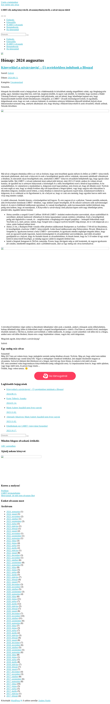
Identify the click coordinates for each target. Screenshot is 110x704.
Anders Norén (44, 700)
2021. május (11, 572)
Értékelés (10, 20)
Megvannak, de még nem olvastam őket (18, 495)
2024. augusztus (13, 511)
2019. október (12, 618)
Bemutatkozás (12, 27)
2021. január (11, 582)
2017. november (13, 674)
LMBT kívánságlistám (10, 493)
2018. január (11, 669)
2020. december (13, 584)
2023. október (12, 519)
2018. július (11, 655)
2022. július (11, 541)
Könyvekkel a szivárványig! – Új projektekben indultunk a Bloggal (47, 67)
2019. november (13, 616)
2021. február (12, 579)
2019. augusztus (13, 623)
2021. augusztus (13, 565)
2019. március (12, 635)
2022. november (13, 533)
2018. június (11, 657)
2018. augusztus (13, 652)
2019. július (11, 625)
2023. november (13, 516)
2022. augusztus (13, 538)
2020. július (11, 596)
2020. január (11, 611)
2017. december (13, 672)
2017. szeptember (13, 679)
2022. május (11, 545)
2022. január (11, 553)
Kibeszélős (11, 22)
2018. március (12, 664)
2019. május (11, 630)
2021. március (12, 577)
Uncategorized (16, 82)
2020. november (13, 587)
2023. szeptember (13, 521)
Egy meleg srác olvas (10, 5)
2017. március (12, 693)
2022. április (11, 548)
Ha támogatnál (12, 29)
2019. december (13, 613)
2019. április (11, 633)
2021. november (13, 558)
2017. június (11, 686)
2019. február (12, 638)
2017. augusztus (13, 681)
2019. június (11, 628)
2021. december (13, 555)
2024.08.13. (13, 78)
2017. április (11, 691)
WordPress (15, 700)
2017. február (12, 696)
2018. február (12, 667)
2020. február (12, 608)
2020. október (12, 589)
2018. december (13, 642)
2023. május (11, 524)
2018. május (11, 659)
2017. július (11, 684)
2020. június (11, 599)
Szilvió (11, 73)
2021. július (11, 567)
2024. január (11, 514)
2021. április (11, 575)
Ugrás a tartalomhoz (9, 2)
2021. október (12, 560)
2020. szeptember (13, 592)
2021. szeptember (13, 562)
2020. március (12, 606)
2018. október (12, 647)
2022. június (11, 543)
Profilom (4, 491)
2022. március (12, 550)
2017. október (12, 676)
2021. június (11, 570)
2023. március (12, 526)
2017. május (11, 689)
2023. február (12, 528)
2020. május (11, 601)
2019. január (11, 640)
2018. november (13, 645)
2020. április (11, 604)
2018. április (11, 662)
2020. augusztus (13, 594)
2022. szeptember (13, 536)
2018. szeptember (13, 650)
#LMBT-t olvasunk (14, 25)
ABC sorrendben (8, 446)
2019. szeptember (13, 621)
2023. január (11, 531)
